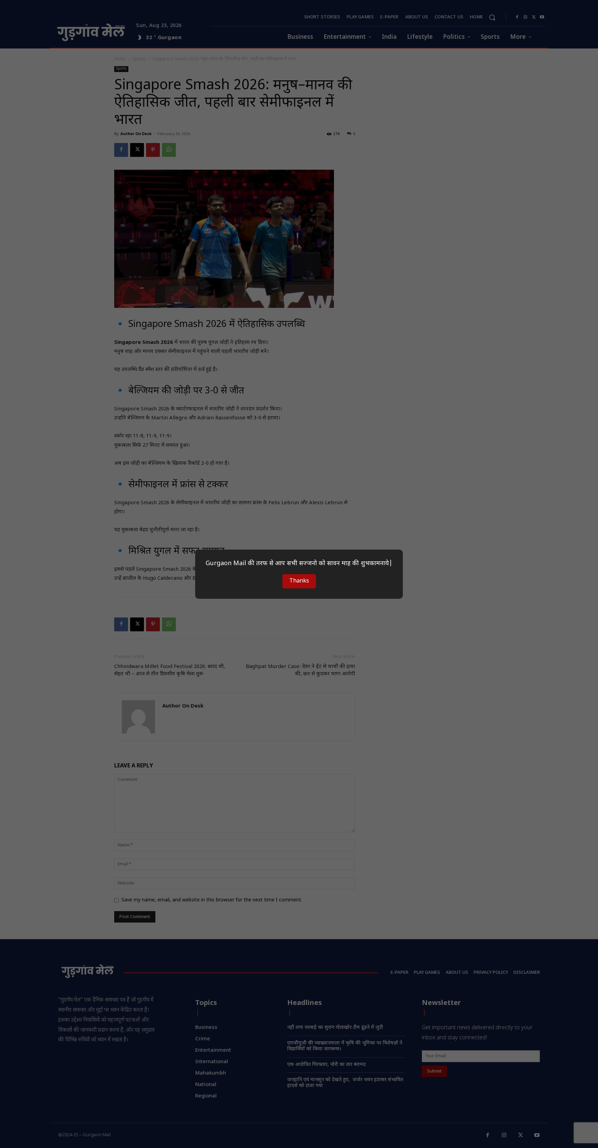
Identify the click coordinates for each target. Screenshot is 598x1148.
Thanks (299, 581)
